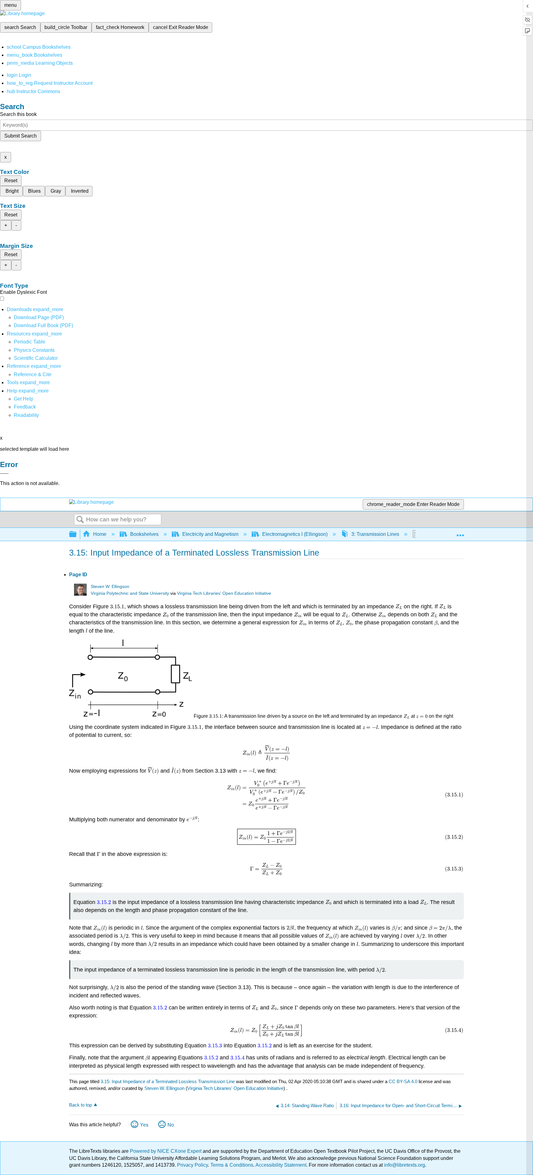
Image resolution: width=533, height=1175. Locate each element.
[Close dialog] (4, 473)
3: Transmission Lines (375, 534)
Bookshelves (144, 534)
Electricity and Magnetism (210, 534)
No (170, 1125)
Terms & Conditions (231, 1165)
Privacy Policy (192, 1165)
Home (100, 534)
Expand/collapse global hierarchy (76, 534)
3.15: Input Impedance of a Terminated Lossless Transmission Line (168, 1081)
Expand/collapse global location (460, 532)
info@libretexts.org (404, 1165)
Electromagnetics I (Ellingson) (295, 534)
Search (80, 520)
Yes (144, 1125)
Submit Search (20, 135)
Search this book (18, 114)
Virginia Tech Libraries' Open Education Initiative (224, 593)
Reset (10, 180)
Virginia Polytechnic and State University (130, 593)
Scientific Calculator (36, 358)
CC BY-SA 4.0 (403, 1081)
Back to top (80, 1104)
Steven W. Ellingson (110, 586)
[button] (25, 406)
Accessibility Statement (280, 1165)
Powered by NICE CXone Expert (166, 1151)
